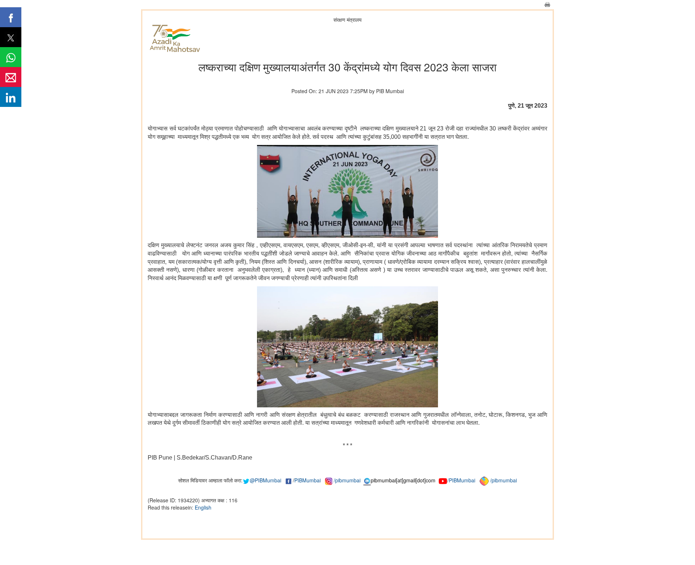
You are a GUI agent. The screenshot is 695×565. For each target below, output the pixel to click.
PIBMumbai (307, 480)
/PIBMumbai (461, 480)
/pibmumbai (347, 480)
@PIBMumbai (265, 480)
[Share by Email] (10, 77)
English (203, 507)
